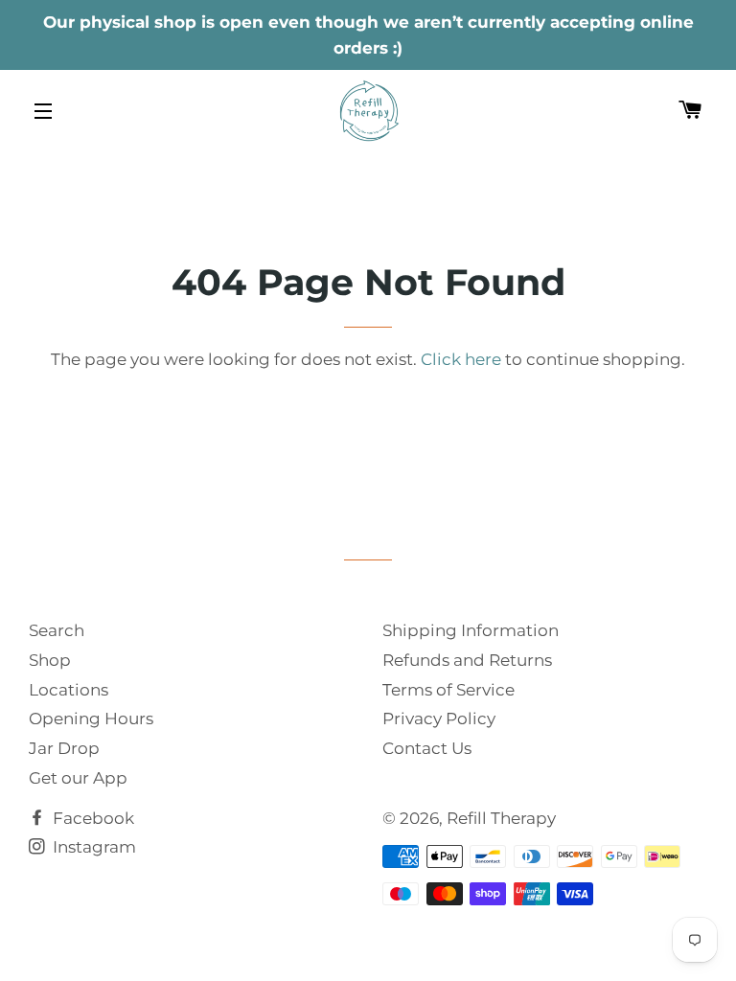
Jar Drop (64, 748)
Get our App (78, 777)
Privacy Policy (438, 718)
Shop (50, 660)
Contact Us (427, 748)
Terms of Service (448, 689)
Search (56, 630)
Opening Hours (91, 718)
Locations (68, 689)
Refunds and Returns (467, 660)
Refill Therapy (501, 818)
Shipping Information (470, 630)
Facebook (91, 818)
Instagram (92, 846)
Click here (461, 359)
